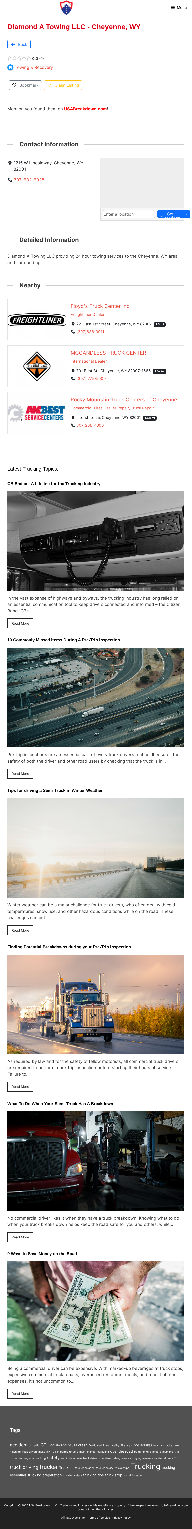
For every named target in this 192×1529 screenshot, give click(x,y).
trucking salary (72, 1475)
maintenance (88, 1451)
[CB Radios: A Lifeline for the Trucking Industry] (96, 587)
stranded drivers (162, 1458)
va (125, 1475)
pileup (164, 1451)
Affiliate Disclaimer (73, 1517)
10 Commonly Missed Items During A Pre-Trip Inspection (64, 640)
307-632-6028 (29, 179)
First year (127, 1445)
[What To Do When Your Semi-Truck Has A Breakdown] (96, 1207)
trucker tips (122, 1468)
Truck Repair (142, 408)
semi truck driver (87, 1458)
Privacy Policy (121, 1517)
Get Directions (170, 214)
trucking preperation (45, 1475)
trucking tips (93, 1475)
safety (53, 1457)
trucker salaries (85, 1468)
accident (19, 1444)
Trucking (145, 1466)
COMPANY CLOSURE (63, 1445)
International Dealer (89, 361)
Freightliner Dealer (88, 314)
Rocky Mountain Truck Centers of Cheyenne (124, 399)
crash (83, 1445)
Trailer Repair (117, 408)
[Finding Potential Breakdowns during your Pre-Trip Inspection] (96, 1050)
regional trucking (35, 1458)
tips (177, 1458)
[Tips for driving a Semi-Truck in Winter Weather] (96, 894)
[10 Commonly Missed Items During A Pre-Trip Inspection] (96, 744)
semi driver (68, 1458)
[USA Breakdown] (66, 7)
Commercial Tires (87, 408)
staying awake (141, 1458)
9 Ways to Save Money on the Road (42, 1253)
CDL (45, 1444)
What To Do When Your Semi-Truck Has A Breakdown (60, 1103)
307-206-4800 (90, 425)
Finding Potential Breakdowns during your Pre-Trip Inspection (69, 947)
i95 (54, 1451)
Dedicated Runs (99, 1445)
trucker (49, 1466)
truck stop (113, 1475)
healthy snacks (163, 1445)
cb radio (34, 1445)
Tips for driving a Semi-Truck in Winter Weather (55, 790)
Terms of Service (99, 1517)
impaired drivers (67, 1451)
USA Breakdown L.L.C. (43, 1505)
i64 (48, 1451)
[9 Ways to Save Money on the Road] (96, 1357)
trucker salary (105, 1468)
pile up (154, 1451)
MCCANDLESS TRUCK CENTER (108, 353)
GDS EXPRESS (143, 1445)
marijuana (103, 1451)
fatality (115, 1445)
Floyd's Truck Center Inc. (101, 306)
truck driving (24, 1467)
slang (117, 1458)
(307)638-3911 (90, 331)
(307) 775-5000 (91, 378)
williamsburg (136, 1475)
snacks (126, 1458)
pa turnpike (141, 1451)
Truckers (66, 1467)
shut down (105, 1458)
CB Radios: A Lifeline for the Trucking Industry (54, 483)
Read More (20, 623)
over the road (121, 1451)
